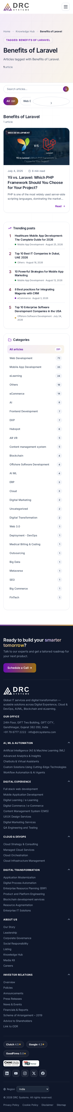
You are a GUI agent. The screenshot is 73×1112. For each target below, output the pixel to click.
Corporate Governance (17, 938)
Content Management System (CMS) (26, 811)
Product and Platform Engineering (24, 893)
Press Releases (12, 998)
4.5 (12, 1044)
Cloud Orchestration (15, 855)
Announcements (13, 993)
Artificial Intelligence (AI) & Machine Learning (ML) (34, 750)
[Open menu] (66, 7)
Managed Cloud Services (18, 849)
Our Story (9, 927)
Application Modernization (19, 877)
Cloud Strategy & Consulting (20, 844)
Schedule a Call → (19, 668)
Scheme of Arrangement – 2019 (22, 1015)
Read (58, 206)
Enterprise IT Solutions (17, 910)
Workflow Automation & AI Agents (24, 772)
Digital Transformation (21, 869)
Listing (7, 949)
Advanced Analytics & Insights (22, 755)
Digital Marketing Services (19, 822)
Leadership (10, 932)
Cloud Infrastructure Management (24, 860)
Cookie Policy (30, 1104)
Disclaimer (47, 1104)
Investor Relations (18, 974)
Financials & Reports (15, 1009)
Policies (8, 987)
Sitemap (61, 1104)
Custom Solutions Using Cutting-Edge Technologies (34, 767)
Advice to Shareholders (17, 1020)
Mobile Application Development (23, 794)
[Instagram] (24, 1073)
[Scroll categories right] (51, 101)
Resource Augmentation (18, 905)
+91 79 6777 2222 (14, 732)
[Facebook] (42, 1073)
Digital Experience (17, 781)
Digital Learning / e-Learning (20, 800)
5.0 (15, 1053)
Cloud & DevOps (14, 836)
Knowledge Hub (25, 31)
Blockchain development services (23, 899)
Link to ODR (10, 1026)
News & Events (12, 1004)
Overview (9, 982)
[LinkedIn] (6, 1073)
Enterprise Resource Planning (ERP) (25, 888)
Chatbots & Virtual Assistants (21, 761)
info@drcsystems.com (42, 732)
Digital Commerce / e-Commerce (23, 805)
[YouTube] (15, 1073)
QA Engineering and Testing (20, 827)
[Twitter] (33, 1073)
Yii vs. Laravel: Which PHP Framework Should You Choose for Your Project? (35, 182)
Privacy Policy (11, 1104)
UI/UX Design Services (17, 816)
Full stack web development (20, 788)
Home (6, 31)
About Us (10, 919)
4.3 (35, 1044)
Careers (8, 965)
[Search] (66, 89)
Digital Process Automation (19, 882)
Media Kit (9, 960)
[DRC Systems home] (16, 7)
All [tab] (11, 101)
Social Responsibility (15, 943)
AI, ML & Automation (18, 742)
